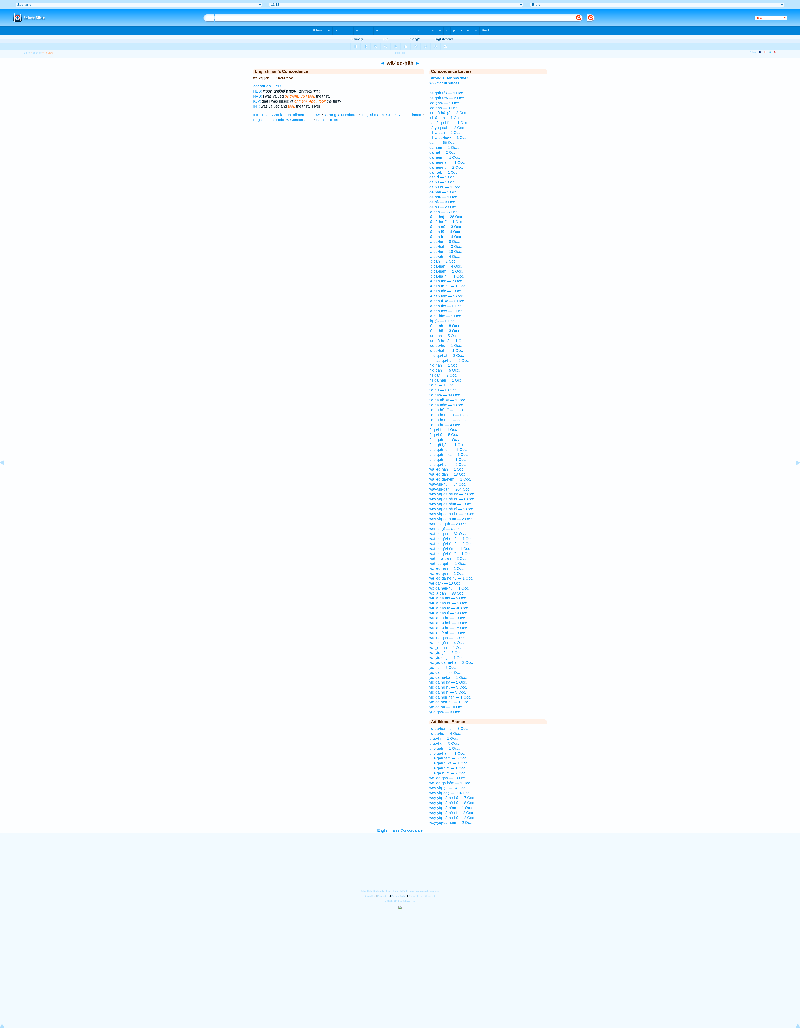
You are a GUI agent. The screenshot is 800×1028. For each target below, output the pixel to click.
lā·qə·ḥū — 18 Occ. (445, 251)
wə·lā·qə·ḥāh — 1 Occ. (448, 623)
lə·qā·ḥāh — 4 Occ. (445, 266)
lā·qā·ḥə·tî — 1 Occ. (446, 222)
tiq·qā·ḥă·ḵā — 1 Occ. (447, 400)
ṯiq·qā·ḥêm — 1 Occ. (446, 405)
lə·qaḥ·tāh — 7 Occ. (446, 281)
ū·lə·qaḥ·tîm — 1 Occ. (447, 459)
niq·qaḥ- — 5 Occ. (444, 370)
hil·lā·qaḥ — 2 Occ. (445, 132)
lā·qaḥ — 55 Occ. (444, 212)
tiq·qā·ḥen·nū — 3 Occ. (448, 420)
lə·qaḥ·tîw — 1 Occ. (445, 306)
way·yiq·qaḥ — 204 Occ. (449, 489)
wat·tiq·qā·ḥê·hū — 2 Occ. (451, 544)
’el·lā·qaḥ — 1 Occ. (445, 118)
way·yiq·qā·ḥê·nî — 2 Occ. (451, 509)
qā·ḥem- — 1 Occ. (444, 157)
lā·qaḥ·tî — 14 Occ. (445, 237)
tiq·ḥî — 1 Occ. (441, 385)
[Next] (795, 472)
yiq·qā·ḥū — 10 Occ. (446, 707)
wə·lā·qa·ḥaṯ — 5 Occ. (448, 598)
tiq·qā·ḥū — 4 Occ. (445, 425)
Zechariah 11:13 (267, 86)
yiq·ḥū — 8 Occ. (442, 667)
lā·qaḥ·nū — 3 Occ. (445, 227)
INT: (256, 106)
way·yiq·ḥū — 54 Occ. (447, 484)
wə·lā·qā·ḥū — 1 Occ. (447, 618)
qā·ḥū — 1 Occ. (442, 182)
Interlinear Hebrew (304, 115)
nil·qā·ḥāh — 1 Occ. (446, 380)
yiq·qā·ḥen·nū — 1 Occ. (449, 702)
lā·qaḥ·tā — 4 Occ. (445, 232)
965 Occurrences (444, 83)
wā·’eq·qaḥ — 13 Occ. (448, 474)
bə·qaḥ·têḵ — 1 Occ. (446, 93)
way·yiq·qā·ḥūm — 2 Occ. (451, 519)
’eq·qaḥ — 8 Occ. (444, 108)
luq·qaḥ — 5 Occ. (444, 336)
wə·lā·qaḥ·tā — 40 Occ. (449, 608)
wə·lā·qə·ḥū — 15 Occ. (448, 628)
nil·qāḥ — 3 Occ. (443, 375)
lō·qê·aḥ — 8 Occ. (444, 326)
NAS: (257, 96)
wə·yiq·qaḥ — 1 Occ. (446, 658)
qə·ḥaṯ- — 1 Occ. (443, 197)
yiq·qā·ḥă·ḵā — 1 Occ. (448, 677)
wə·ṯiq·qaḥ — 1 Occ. (446, 648)
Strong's (37, 52)
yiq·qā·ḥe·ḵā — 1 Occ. (448, 682)
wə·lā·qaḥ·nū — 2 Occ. (448, 603)
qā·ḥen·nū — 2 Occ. (446, 167)
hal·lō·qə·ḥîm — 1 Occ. (448, 123)
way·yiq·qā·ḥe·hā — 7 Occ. (452, 494)
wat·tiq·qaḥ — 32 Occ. (448, 534)
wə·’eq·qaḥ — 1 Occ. (447, 573)
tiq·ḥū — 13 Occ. (443, 390)
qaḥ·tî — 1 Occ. (442, 177)
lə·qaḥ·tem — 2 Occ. (446, 296)
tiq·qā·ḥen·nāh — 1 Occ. (449, 415)
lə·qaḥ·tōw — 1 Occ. (446, 311)
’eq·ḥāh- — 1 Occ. (444, 103)
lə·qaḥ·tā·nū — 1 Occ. (447, 286)
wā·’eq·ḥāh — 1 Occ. (447, 469)
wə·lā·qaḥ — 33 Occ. (447, 593)
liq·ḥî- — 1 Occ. (442, 321)
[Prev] (5, 472)
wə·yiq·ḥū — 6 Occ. (445, 653)
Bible (27, 52)
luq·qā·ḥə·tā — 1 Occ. (447, 341)
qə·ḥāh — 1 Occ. (443, 192)
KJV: (257, 101)
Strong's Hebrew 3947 (448, 78)
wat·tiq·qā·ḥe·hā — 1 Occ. (451, 539)
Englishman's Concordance (400, 830)
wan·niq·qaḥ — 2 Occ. (448, 524)
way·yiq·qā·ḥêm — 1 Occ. (451, 504)
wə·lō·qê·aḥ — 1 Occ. (447, 633)
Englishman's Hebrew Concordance (282, 120)
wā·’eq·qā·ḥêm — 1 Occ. (450, 479)
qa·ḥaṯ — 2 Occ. (443, 152)
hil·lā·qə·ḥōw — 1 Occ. (448, 137)
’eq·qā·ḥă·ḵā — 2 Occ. (448, 113)
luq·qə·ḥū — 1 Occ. (445, 345)
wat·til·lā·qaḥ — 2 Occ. (448, 558)
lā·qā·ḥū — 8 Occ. (444, 241)
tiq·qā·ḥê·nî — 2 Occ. (447, 410)
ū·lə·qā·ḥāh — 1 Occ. (447, 445)
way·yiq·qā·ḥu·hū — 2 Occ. (452, 514)
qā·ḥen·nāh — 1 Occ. (447, 162)
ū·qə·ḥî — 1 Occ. (443, 430)
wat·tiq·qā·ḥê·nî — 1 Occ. (450, 554)
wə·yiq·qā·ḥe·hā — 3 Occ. (451, 662)
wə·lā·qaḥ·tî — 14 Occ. (448, 613)
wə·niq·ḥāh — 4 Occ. (447, 643)
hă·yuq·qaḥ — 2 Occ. (447, 128)
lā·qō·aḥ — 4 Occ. (444, 256)
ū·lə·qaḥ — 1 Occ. (444, 440)
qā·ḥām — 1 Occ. (444, 147)
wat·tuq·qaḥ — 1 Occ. (447, 563)
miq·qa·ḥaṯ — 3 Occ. (446, 355)
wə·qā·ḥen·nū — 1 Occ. (449, 588)
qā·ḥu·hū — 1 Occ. (445, 187)
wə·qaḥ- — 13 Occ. (445, 583)
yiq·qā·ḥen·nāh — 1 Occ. (450, 697)
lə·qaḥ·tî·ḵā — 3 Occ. (447, 301)
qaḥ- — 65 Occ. (442, 142)
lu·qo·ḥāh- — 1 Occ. (446, 350)
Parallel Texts (327, 120)
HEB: (257, 91)
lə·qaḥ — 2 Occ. (442, 261)
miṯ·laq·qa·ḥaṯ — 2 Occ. (449, 360)
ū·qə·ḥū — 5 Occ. (444, 435)
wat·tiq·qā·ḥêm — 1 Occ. (450, 549)
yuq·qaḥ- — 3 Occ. (445, 712)
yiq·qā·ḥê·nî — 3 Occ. (447, 692)
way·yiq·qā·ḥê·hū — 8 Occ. (452, 499)
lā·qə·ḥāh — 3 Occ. (445, 246)
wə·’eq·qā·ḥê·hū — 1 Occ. (451, 578)
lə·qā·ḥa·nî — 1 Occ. (446, 276)
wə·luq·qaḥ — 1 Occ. (447, 638)
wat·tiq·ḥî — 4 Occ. (445, 529)
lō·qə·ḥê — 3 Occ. (444, 331)
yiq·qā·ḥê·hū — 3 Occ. (448, 687)
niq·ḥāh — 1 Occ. (444, 365)
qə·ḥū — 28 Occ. (443, 207)
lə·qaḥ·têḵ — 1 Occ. (446, 291)
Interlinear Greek (267, 115)
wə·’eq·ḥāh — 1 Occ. (447, 568)
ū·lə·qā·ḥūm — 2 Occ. (447, 464)
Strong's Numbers (340, 115)
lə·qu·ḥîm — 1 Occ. (445, 316)
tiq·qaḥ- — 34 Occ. (445, 395)
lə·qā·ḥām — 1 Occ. (446, 271)
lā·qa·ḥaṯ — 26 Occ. (446, 217)
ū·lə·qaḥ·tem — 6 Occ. (448, 449)
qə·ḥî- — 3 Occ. (442, 202)
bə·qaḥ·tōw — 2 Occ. (447, 98)
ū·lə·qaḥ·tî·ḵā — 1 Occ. (448, 454)
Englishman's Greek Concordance (391, 115)
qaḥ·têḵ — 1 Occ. (444, 172)
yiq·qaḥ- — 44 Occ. (445, 672)
